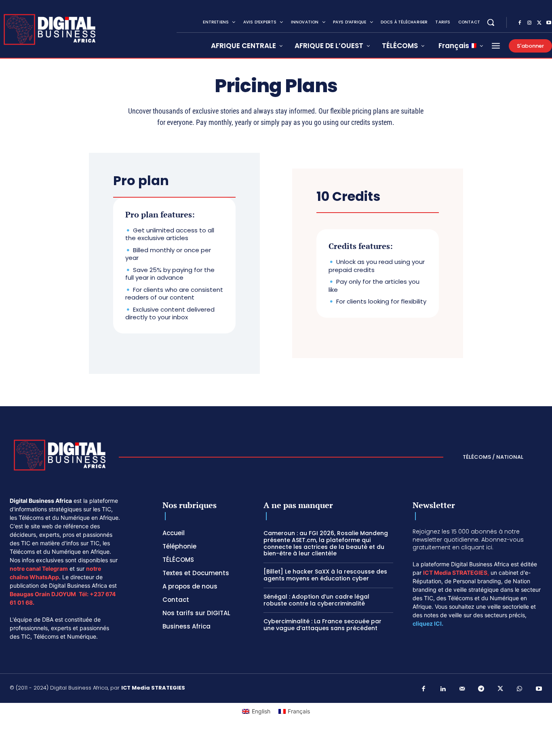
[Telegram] (481, 689)
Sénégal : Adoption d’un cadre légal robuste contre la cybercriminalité (316, 600)
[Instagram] (529, 23)
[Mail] (462, 689)
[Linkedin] (443, 689)
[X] (539, 23)
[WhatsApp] (519, 689)
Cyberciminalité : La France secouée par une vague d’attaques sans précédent (322, 624)
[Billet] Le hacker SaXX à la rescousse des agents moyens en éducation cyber (325, 574)
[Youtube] (539, 689)
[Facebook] (520, 23)
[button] (490, 22)
